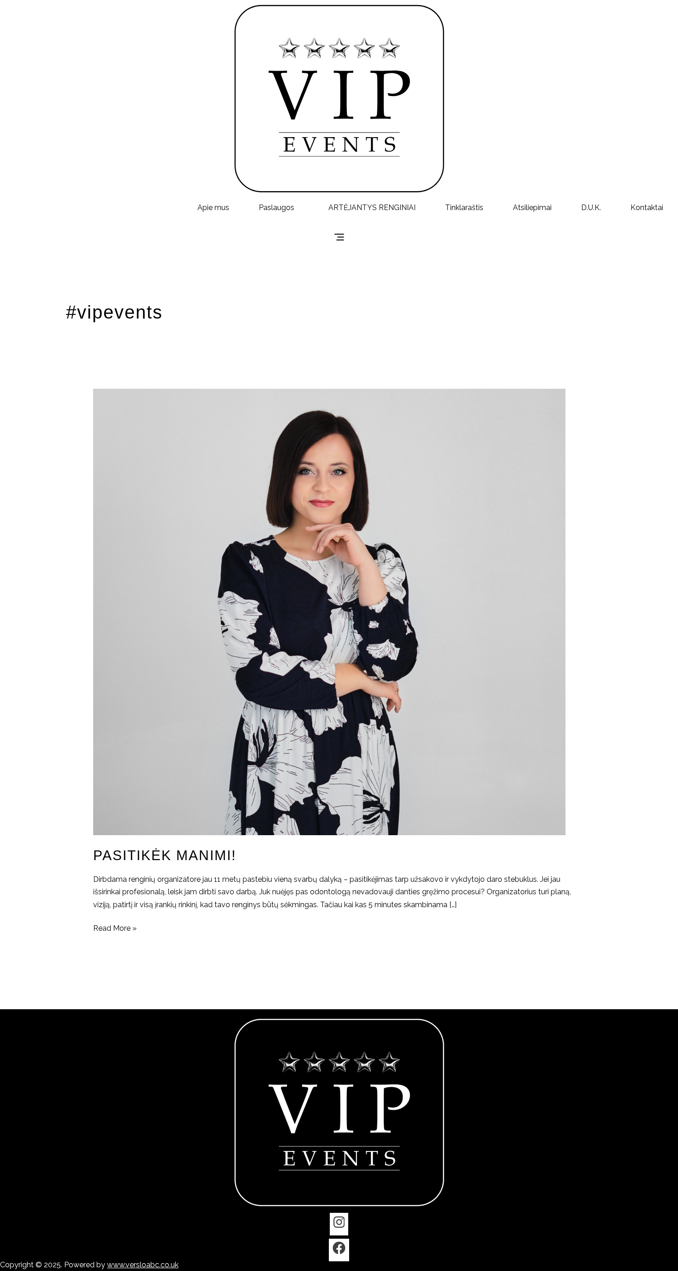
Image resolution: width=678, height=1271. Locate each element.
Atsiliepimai (532, 207)
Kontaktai (646, 207)
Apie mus (213, 207)
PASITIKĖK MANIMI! (164, 855)
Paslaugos (276, 207)
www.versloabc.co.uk (142, 1264)
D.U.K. (591, 207)
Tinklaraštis (464, 207)
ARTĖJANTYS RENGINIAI (372, 207)
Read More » (115, 927)
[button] (279, 207)
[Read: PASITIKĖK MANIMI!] (329, 611)
